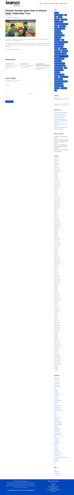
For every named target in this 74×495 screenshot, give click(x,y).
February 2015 (57, 257)
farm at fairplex (58, 37)
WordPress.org (57, 475)
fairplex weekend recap (59, 35)
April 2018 (56, 195)
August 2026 (56, 158)
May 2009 (56, 353)
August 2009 (56, 349)
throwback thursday (59, 83)
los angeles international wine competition (61, 56)
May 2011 (56, 317)
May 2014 (56, 270)
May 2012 (56, 305)
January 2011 (56, 324)
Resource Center (54, 3)
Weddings (56, 460)
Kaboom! (56, 49)
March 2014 (56, 274)
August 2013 (56, 284)
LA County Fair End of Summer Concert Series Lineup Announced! (61, 146)
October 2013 (57, 282)
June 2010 (56, 334)
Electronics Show (57, 400)
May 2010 (56, 336)
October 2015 (57, 246)
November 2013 (57, 281)
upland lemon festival (59, 86)
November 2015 (57, 244)
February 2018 (57, 198)
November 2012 (57, 300)
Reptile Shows (57, 443)
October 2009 (57, 348)
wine (56, 90)
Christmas (60, 17)
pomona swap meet (64, 76)
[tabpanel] (12, 65)
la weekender (65, 51)
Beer (55, 388)
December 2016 (57, 222)
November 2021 (57, 186)
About (41, 3)
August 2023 (56, 169)
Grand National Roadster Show (61, 42)
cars (55, 17)
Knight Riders (57, 428)
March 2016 (56, 238)
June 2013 (56, 287)
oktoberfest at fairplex (59, 74)
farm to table (57, 39)
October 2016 (57, 226)
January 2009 (56, 356)
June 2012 (56, 303)
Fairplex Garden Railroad (60, 28)
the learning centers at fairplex (61, 81)
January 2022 (56, 183)
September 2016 (57, 227)
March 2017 (56, 217)
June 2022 (56, 176)
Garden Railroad (57, 417)
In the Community (53, 488)
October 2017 (57, 205)
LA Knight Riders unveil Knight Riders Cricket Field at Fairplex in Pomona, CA (60, 121)
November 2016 (57, 224)
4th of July (56, 379)
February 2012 (57, 308)
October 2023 (57, 167)
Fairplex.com (53, 483)
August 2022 (56, 172)
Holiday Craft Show (58, 422)
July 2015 (56, 248)
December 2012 (57, 298)
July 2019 (56, 189)
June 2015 (56, 250)
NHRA (65, 67)
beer (65, 15)
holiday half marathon (59, 44)
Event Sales (56, 402)
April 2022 (56, 177)
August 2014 (56, 265)
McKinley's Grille (58, 61)
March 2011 (56, 320)
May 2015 (56, 251)
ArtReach (56, 12)
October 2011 (57, 312)
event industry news (59, 21)
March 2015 (56, 255)
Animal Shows (57, 383)
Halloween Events (57, 421)
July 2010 (56, 332)
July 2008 (56, 367)
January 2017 (56, 220)
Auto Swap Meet (57, 386)
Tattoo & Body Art (57, 453)
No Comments (15, 17)
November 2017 (57, 203)
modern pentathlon (59, 67)
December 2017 (57, 201)
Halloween (56, 419)
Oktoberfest (57, 72)
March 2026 (56, 160)
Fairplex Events (62, 26)
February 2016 (57, 239)
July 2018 (56, 191)
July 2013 (56, 286)
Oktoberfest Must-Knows (63, 139)
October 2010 (57, 329)
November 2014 (57, 262)
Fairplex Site (63, 3)
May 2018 (56, 193)
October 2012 (57, 301)
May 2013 (56, 289)
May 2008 (56, 370)
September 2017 (57, 207)
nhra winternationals (59, 70)
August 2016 (56, 229)
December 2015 (57, 243)
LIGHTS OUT (56, 431)
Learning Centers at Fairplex (60, 53)
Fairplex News (57, 409)
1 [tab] (27, 70)
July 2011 (56, 313)
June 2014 (56, 269)
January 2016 (56, 241)
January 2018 (56, 200)
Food (63, 39)
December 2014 (57, 260)
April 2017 (56, 215)
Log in (55, 470)
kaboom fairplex (63, 49)
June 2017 (56, 212)
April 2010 (56, 337)
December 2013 (57, 279)
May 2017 (56, 213)
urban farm (57, 88)
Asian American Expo (59, 15)
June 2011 (56, 315)
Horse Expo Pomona (59, 46)
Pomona (56, 76)
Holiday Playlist (24, 63)
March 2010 (56, 339)
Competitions (57, 393)
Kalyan (55, 139)
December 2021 (57, 184)
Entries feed (56, 471)
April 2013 (56, 291)
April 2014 (56, 272)
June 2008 (56, 368)
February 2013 (57, 294)
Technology (56, 455)
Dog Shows (56, 398)
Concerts (56, 397)
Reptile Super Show (59, 79)
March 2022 (56, 179)
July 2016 (56, 231)
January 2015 (56, 258)
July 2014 (56, 267)
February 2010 (57, 341)
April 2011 (56, 318)
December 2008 (57, 358)
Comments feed (57, 473)
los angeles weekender (59, 58)
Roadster (56, 445)
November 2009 (57, 346)
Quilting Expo (57, 441)
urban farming (64, 88)
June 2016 (56, 232)
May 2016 (56, 234)
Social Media (56, 450)
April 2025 (56, 162)
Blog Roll (46, 3)
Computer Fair (57, 395)
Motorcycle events (57, 434)
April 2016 (56, 236)
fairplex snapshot (58, 33)
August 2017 (56, 208)
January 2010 (56, 343)
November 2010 (57, 327)
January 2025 (56, 164)
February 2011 (57, 322)
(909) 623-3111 (31, 490)
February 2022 (57, 181)
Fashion (55, 414)
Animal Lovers (57, 381)
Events (55, 404)
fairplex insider (58, 30)
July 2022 (56, 174)
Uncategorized (8, 17)
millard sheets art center (60, 63)
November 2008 (57, 360)
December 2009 (57, 344)
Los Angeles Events (58, 433)
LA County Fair (58, 51)
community (57, 19)
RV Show (56, 448)
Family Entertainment (58, 410)
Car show (56, 391)
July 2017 (56, 210)
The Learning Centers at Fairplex (60, 457)
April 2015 (56, 253)
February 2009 (57, 355)
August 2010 (56, 330)
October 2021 (57, 188)
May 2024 (56, 165)
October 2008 (57, 361)
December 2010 (57, 325)
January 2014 (56, 277)
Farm (55, 412)
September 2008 (57, 363)
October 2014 (57, 263)
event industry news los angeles (61, 24)
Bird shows (56, 390)
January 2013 (56, 296)
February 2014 (57, 275)
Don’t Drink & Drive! (10, 63)
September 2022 (57, 170)
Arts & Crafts (56, 385)
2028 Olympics (57, 378)
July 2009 (56, 351)
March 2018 (56, 196)
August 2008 (56, 365)
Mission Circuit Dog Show (60, 65)
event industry (64, 19)
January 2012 (56, 310)
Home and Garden (57, 424)
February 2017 (57, 219)
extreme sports (57, 405)
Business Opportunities (53, 486)
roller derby (56, 447)
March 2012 (56, 306)
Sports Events (57, 452)
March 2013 (56, 293)
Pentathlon (56, 440)
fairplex (56, 26)
